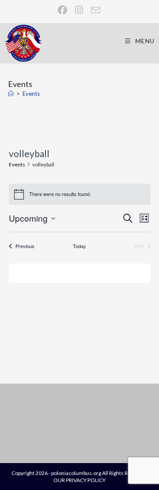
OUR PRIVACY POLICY (79, 480)
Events (31, 93)
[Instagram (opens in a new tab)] (79, 10)
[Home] (11, 93)
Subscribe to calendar (74, 273)
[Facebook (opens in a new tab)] (63, 10)
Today (79, 246)
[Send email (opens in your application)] (93, 10)
